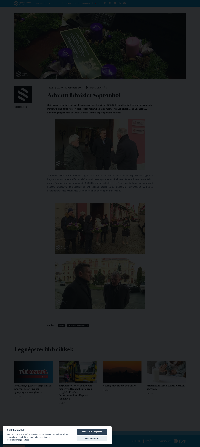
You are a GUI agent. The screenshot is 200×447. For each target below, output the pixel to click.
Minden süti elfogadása (92, 432)
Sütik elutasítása (92, 438)
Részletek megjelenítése (18, 440)
